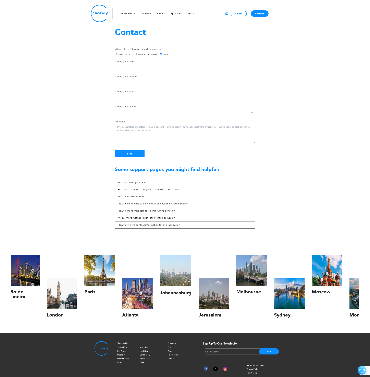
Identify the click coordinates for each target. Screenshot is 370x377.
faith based (145, 358)
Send (129, 153)
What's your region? (126, 106)
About (160, 13)
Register (259, 13)
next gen (144, 351)
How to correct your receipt (133, 182)
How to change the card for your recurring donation (146, 210)
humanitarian (123, 358)
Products (146, 13)
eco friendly (145, 355)
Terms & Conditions (255, 365)
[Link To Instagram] (225, 369)
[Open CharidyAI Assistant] (362, 370)
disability (121, 355)
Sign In (238, 13)
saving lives (122, 347)
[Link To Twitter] (215, 368)
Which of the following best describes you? (139, 49)
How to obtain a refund (131, 196)
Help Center (175, 13)
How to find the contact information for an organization (149, 225)
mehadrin (144, 347)
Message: (120, 121)
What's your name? (125, 61)
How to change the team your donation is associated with (150, 189)
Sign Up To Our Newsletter (220, 343)
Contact (190, 13)
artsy (119, 362)
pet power (121, 351)
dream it (143, 362)
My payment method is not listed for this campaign (146, 217)
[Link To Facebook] (206, 368)
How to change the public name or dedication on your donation (153, 203)
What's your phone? (126, 76)
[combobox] (185, 113)
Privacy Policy (253, 369)
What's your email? (125, 91)
